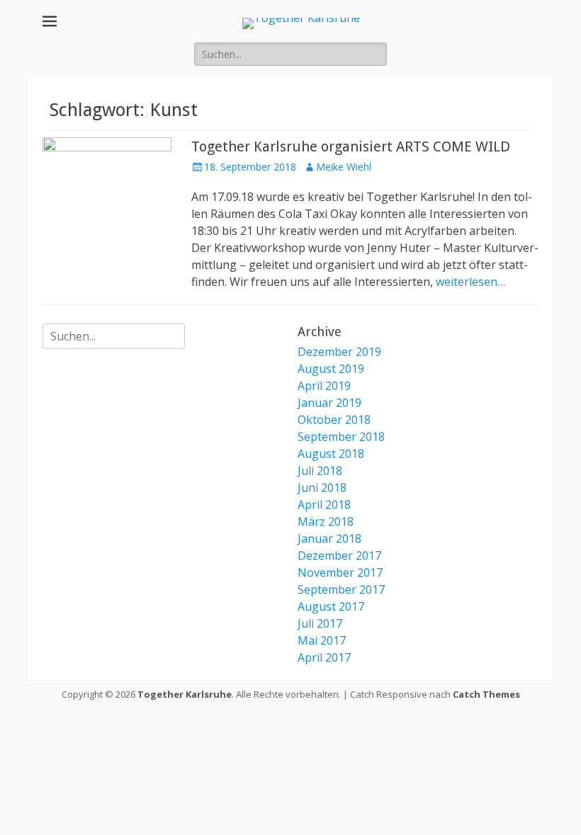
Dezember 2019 (339, 351)
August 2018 (331, 453)
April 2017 (324, 657)
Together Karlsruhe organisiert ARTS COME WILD (350, 146)
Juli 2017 (320, 623)
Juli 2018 (320, 470)
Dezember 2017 (339, 555)
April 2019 (324, 385)
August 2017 (331, 606)
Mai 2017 (322, 640)
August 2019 (331, 368)
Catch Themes (486, 694)
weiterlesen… (470, 281)
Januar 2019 (329, 402)
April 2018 (324, 504)
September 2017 (341, 589)
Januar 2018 (329, 538)
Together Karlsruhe (184, 694)
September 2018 (341, 436)
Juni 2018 (322, 487)
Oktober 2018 (334, 419)
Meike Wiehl (343, 166)
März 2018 (326, 521)
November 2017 (340, 572)
